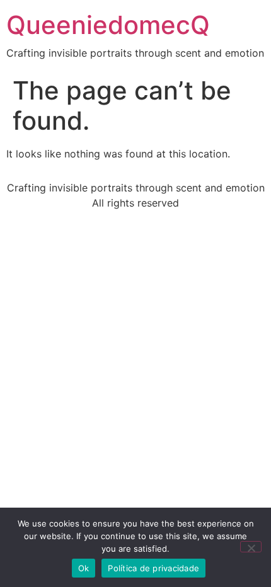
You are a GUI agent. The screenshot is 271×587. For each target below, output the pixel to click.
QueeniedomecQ (108, 24)
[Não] (251, 546)
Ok (83, 568)
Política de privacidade (153, 568)
